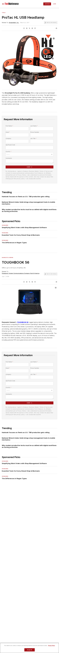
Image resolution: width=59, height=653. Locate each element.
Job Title (33, 138)
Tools (3, 12)
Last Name (34, 126)
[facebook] (24, 28)
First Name (9, 126)
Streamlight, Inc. (14, 22)
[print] (56, 28)
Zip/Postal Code (10, 145)
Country (8, 151)
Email (8, 132)
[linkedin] (27, 28)
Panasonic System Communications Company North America (20, 273)
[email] (35, 28)
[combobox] (29, 154)
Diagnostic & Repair (7, 257)
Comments (9, 158)
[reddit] (32, 28)
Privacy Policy (51, 645)
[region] (29, 648)
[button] (3, 4)
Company (8, 138)
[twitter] (29, 28)
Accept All (29, 649)
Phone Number (34, 132)
